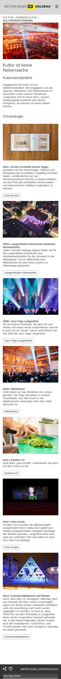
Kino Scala (11, 547)
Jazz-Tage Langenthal (18, 340)
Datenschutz (48, 669)
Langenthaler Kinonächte (20, 272)
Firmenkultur (26, 17)
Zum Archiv (11, 195)
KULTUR (8, 17)
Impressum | (29, 669)
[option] (30, 41)
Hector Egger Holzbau (12, 676)
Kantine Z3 (11, 473)
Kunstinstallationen (16, 636)
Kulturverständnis (18, 20)
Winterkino (11, 411)
